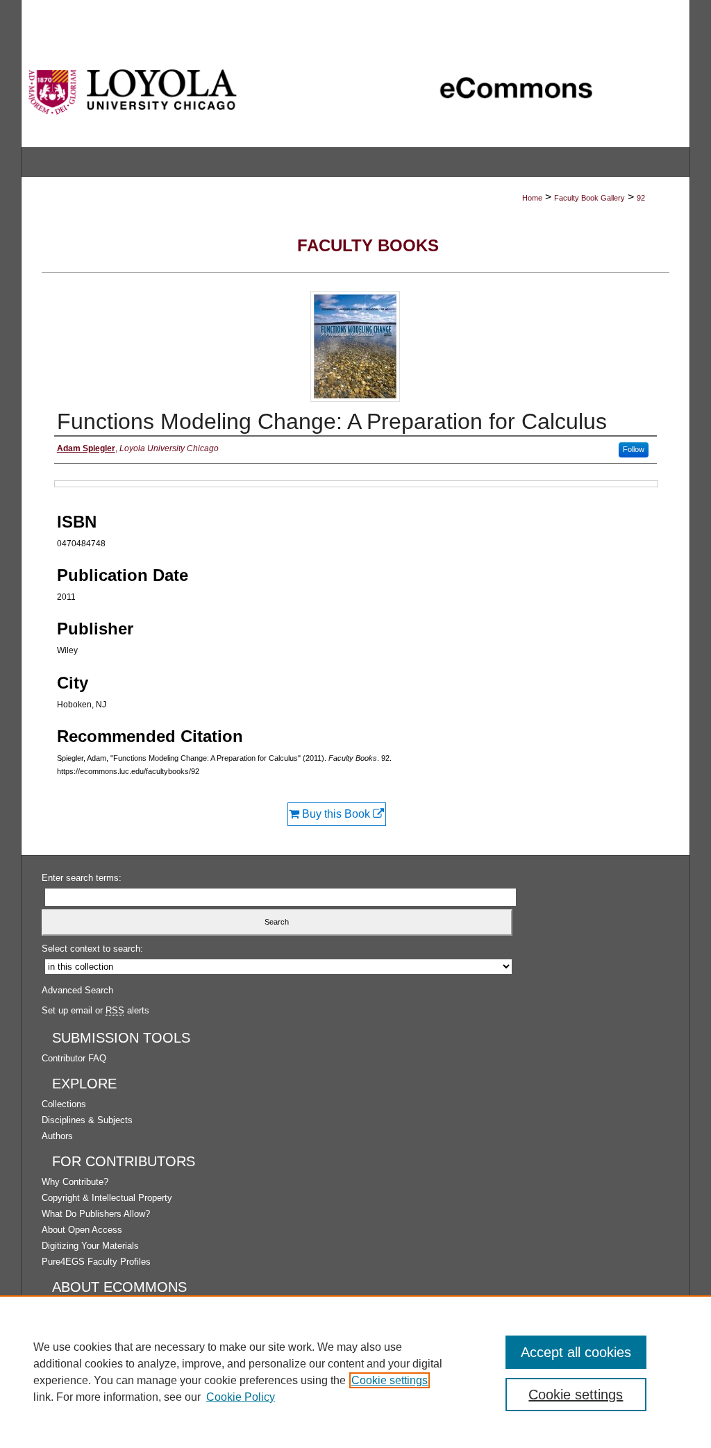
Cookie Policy (240, 1397)
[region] (355, 1371)
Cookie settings (389, 1380)
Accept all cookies (576, 1352)
